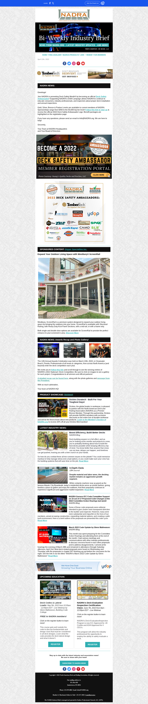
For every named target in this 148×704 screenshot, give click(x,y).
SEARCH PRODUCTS (71, 55)
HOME (44, 55)
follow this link (57, 370)
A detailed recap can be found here (53, 378)
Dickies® (68, 395)
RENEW (89, 55)
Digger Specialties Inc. (76, 249)
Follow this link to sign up (96, 110)
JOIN (82, 55)
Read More (83, 461)
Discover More (72, 333)
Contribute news (90, 695)
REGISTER (55, 644)
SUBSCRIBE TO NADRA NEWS (74, 663)
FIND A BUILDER (54, 55)
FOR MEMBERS (100, 55)
